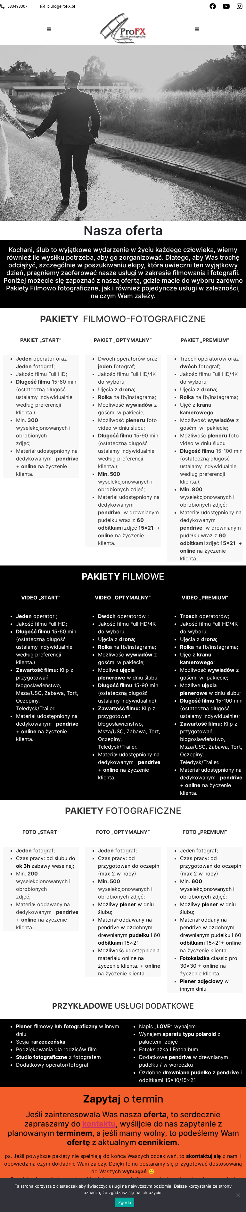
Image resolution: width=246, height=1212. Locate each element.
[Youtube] (226, 6)
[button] (49, 29)
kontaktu (99, 1123)
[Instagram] (239, 6)
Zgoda (124, 1202)
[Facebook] (212, 6)
